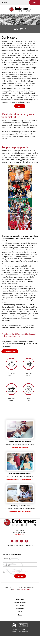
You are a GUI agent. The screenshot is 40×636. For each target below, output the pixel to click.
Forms (20, 615)
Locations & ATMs (20, 602)
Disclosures (20, 608)
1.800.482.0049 (20, 535)
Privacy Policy (10, 545)
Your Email (7, 565)
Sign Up (20, 576)
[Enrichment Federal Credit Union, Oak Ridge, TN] (20, 8)
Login (34, 2)
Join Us (19, 106)
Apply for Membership (20, 447)
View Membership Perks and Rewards (20, 479)
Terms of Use (29, 545)
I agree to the (19, 572)
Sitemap (20, 545)
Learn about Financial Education (20, 512)
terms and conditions (21, 572)
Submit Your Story (10, 351)
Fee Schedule (20, 605)
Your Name (7, 558)
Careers (20, 612)
